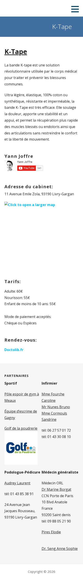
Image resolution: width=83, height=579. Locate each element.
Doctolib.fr (13, 349)
